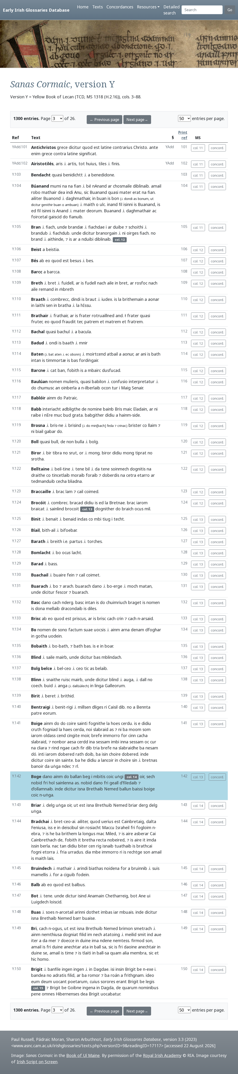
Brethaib (94, 789)
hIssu (86, 305)
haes (67, 729)
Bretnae (117, 502)
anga (62, 685)
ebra (35, 833)
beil (58, 469)
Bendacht (41, 175)
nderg (67, 602)
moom (135, 729)
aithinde (55, 239)
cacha (142, 735)
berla (45, 846)
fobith (73, 370)
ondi (53, 343)
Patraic (70, 398)
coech (36, 685)
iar (115, 912)
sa (104, 947)
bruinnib (139, 868)
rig (98, 846)
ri (105, 707)
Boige (37, 723)
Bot (34, 896)
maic (127, 409)
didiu (110, 415)
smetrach (143, 928)
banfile (54, 969)
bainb (108, 409)
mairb (61, 657)
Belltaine (40, 469)
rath (80, 754)
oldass (49, 735)
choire (115, 754)
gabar (50, 431)
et (102, 321)
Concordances (119, 7)
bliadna (75, 481)
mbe (96, 852)
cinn (132, 735)
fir (82, 748)
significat (87, 153)
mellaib (53, 608)
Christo (140, 147)
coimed (91, 491)
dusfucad (111, 370)
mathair (49, 192)
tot (82, 163)
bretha (88, 840)
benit (60, 707)
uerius (107, 821)
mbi (97, 519)
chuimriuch (116, 602)
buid (48, 685)
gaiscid (55, 217)
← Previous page (104, 119)
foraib (92, 475)
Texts (97, 7)
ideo (150, 975)
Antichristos (43, 147)
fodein (82, 874)
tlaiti (86, 953)
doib (89, 754)
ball (97, 947)
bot (133, 896)
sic (86, 192)
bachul (63, 331)
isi (112, 969)
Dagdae (101, 969)
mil (147, 508)
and (119, 315)
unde (62, 227)
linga (99, 685)
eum (35, 981)
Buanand (98, 192)
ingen (67, 969)
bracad (76, 502)
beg (86, 776)
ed (33, 210)
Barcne (38, 370)
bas (74, 360)
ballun (125, 789)
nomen (55, 381)
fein (70, 575)
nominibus (148, 987)
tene (79, 469)
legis (150, 981)
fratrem (135, 321)
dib (122, 707)
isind (82, 896)
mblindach (111, 657)
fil (120, 204)
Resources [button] (146, 7)
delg (50, 805)
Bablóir (38, 398)
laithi (40, 305)
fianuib (75, 217)
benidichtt (73, 175)
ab (41, 260)
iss (50, 827)
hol (52, 783)
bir (48, 453)
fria (63, 852)
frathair (60, 315)
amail (156, 186)
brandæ (75, 227)
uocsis (100, 629)
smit (142, 934)
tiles (102, 163)
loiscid (55, 902)
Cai (153, 833)
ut (152, 198)
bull (54, 441)
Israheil (122, 827)
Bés (34, 260)
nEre (48, 415)
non (70, 441)
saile (50, 657)
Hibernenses (67, 994)
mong (94, 453)
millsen (84, 707)
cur (153, 742)
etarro (143, 475)
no (153, 233)
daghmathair (78, 198)
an (57, 388)
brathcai (144, 846)
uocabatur (110, 994)
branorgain (106, 233)
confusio (119, 381)
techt (119, 519)
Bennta (143, 707)
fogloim (143, 827)
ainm (51, 398)
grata (77, 415)
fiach (50, 227)
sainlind (57, 508)
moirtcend (96, 354)
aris (59, 163)
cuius (94, 981)
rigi (70, 707)
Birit (35, 696)
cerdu (126, 723)
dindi (75, 299)
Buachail (39, 575)
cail (80, 491)
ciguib (69, 874)
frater (85, 315)
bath (155, 354)
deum (46, 981)
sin (57, 760)
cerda (78, 729)
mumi (55, 186)
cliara (42, 748)
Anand (62, 210)
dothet (93, 912)
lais (50, 858)
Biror (36, 453)
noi (89, 729)
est (97, 147)
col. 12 (198, 250)
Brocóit (38, 502)
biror (106, 453)
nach (101, 283)
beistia (52, 249)
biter (82, 846)
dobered (66, 754)
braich (127, 508)
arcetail (66, 912)
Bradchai (40, 821)
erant (121, 981)
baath (68, 343)
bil (87, 469)
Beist (36, 249)
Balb (35, 884)
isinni (128, 204)
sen (49, 305)
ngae (65, 748)
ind (150, 934)
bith (46, 530)
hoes (115, 723)
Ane (142, 896)
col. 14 (198, 805)
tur (115, 388)
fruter (36, 321)
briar (133, 805)
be (139, 969)
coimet (92, 575)
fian (77, 186)
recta (101, 840)
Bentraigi (40, 707)
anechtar (72, 947)
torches (94, 541)
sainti (82, 723)
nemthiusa (52, 934)
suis (155, 868)
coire (71, 723)
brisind (74, 425)
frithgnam (134, 975)
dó (33, 754)
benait (52, 519)
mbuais (126, 912)
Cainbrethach (43, 840)
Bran (36, 227)
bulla (79, 441)
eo (47, 260)
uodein (55, 636)
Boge (36, 776)
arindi (82, 868)
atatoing (111, 934)
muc (58, 415)
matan (145, 586)
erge (117, 586)
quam (115, 953)
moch (132, 586)
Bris (118, 409)
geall (114, 783)
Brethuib (103, 805)
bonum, (143, 198)
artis (72, 163)
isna (81, 789)
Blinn (36, 679)
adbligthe (71, 409)
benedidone (102, 175)
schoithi (136, 227)
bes (89, 260)
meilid (130, 934)
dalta (151, 821)
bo (58, 552)
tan (63, 846)
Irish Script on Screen (37, 1061)
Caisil (113, 707)
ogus (57, 928)
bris (53, 425)
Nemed (111, 789)
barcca (53, 272)
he (83, 760)
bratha (64, 305)
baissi (137, 789)
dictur (71, 896)
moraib (78, 475)
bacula (84, 331)
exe (150, 969)
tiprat (140, 453)
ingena (89, 987)
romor (94, 975)
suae (88, 629)
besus (75, 260)
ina (92, 742)
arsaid (147, 618)
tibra (57, 453)
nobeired (116, 840)
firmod (137, 940)
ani (143, 354)
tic (86, 668)
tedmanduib (43, 481)
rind (55, 748)
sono (62, 629)
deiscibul (70, 827)
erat (136, 192)
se (45, 953)
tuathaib (123, 846)
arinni (80, 912)
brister (135, 425)
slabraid (100, 729)
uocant (60, 981)
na (64, 186)
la (119, 299)
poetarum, (78, 981)
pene (36, 994)
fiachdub (61, 233)
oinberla (69, 388)
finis (115, 163)
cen (92, 846)
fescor (62, 592)
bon (115, 198)
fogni (36, 852)
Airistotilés (42, 163)
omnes (48, 994)
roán (115, 975)
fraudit (69, 321)
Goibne (74, 987)
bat (51, 354)
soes (50, 912)
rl (77, 766)
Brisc (36, 618)
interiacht (52, 409)
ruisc (65, 679)
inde (144, 754)
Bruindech (41, 868)
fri (45, 783)
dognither (104, 508)
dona (40, 608)
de (84, 409)
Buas (36, 912)
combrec (59, 502)
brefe (96, 735)
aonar (153, 299)
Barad (37, 563)
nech (97, 934)
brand (37, 239)
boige (149, 789)
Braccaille (41, 491)
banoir (37, 766)
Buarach (39, 586)
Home (83, 7)
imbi (115, 742)
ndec (66, 766)
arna (125, 629)
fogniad (50, 729)
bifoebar (68, 530)
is (109, 198)
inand (112, 204)
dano (97, 586)
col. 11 (198, 148)
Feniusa (38, 827)
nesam (151, 748)
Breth (37, 283)
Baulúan (39, 381)
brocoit (72, 508)
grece (62, 147)
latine (106, 147)
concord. (217, 148)
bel (60, 668)
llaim (152, 425)
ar (110, 186)
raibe (36, 415)
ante (153, 147)
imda (151, 840)
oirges (133, 233)
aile (110, 283)
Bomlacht (41, 552)
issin (35, 846)
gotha (41, 636)
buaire (59, 575)
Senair (137, 388)
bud (67, 415)
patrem (91, 321)
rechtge (134, 852)
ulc (102, 204)
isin (105, 754)
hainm (125, 415)
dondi (128, 198)
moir (85, 735)
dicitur (75, 147)
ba (125, 729)
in (94, 198)
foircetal (39, 217)
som (146, 729)
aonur (127, 354)
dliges (97, 707)
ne (61, 425)
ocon (106, 388)
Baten (37, 354)
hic (33, 959)
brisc (101, 618)
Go (230, 9)
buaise (88, 918)
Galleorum (115, 685)
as (135, 198)
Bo (33, 629)
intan (36, 360)
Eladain (140, 409)
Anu (78, 192)
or (81, 453)
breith (56, 541)
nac (55, 846)
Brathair (39, 315)
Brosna (38, 425)
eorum (49, 713)
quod (87, 147)
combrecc (59, 299)
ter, (80, 321)
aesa (71, 742)
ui (148, 896)
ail (53, 530)
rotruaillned (103, 315)
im (89, 934)
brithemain (132, 299)
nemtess (121, 940)
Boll (35, 441)
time (69, 953)
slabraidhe (128, 748)
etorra (49, 852)
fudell (90, 283)
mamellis (39, 874)
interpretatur (142, 381)
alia (125, 953)
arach (68, 586)
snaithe (53, 679)
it (79, 840)
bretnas (149, 760)
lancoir (107, 760)
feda (110, 425)
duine (85, 940)
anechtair (147, 947)
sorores (108, 981)
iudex (107, 299)
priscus (79, 618)
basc (79, 602)
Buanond (52, 198)
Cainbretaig (133, 821)
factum (75, 629)
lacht (76, 552)
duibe (118, 227)
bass (52, 563)
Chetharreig (116, 896)
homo (43, 959)
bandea (38, 975)
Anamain (96, 896)
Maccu (108, 827)
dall (143, 679)
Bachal (38, 331)
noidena (111, 868)
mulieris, (71, 381)
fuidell (67, 283)
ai (73, 821)
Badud (37, 343)
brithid (67, 696)
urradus (75, 852)
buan (101, 198)
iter (34, 940)
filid (82, 934)
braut (91, 299)
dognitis (137, 469)
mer (52, 940)
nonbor (59, 742)
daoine (130, 947)
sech (150, 776)
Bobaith (39, 646)
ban (61, 370)
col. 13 (198, 519)
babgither (94, 415)
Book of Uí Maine (83, 1055)
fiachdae (96, 227)
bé (88, 186)
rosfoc (141, 283)
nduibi (87, 239)
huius (91, 163)
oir (142, 776)
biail (39, 431)
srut (73, 453)
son (146, 852)
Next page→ (137, 119)
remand (46, 289)
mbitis (99, 776)
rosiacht (93, 827)
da (97, 469)
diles (92, 608)
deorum (94, 210)
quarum (129, 987)
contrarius (122, 147)
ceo (67, 668)
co (144, 425)
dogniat (70, 934)
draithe (38, 475)
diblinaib (141, 186)
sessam (103, 742)
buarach (83, 586)
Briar (36, 805)
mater (125, 192)
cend (61, 735)
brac (60, 491)
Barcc (36, 272)
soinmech (120, 469)
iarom (142, 502)
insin (120, 969)
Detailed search (171, 10)
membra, (139, 953)
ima (95, 940)
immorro (111, 735)
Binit (36, 519)
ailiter (36, 198)
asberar (141, 833)
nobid (36, 783)
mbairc (94, 370)
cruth (36, 729)
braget (134, 602)
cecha (61, 481)
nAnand (99, 186)
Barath (38, 541)
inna (124, 742)
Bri (34, 928)
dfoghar (153, 629)
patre (36, 713)
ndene (106, 940)
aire (129, 833)
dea (61, 192)
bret (52, 283)
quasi (57, 175)
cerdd (82, 742)
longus (89, 833)
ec (67, 354)
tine (66, 469)
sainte (67, 760)
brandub (39, 233)
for (124, 735)
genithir (47, 204)
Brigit (37, 969)
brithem (69, 833)
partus (75, 541)
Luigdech (40, 902)
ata (85, 947)
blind (114, 679)
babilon (99, 381)
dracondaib (72, 608)
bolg (93, 441)
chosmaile (122, 186)
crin (120, 618)
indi (69, 192)
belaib (101, 668)
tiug (106, 519)
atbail (112, 354)
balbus (78, 884)
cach (56, 602)
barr (77, 918)
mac (100, 833)
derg (143, 805)
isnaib (107, 846)
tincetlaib (61, 475)
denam (137, 629)
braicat (38, 508)
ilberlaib (92, 388)
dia (88, 852)
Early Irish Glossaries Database (36, 10)
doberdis (110, 475)
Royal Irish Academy (162, 1055)
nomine (95, 409)
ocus (139, 508)
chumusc (45, 388)
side (136, 415)
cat (53, 370)
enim (35, 153)
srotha (37, 459)
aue (157, 934)
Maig (126, 388)
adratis (59, 975)
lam (69, 491)
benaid (69, 519)
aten (58, 354)
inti (41, 754)
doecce (67, 940)
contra (59, 153)
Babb (36, 409)
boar (109, 646)
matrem (113, 321)
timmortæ (56, 360)
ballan (76, 776)
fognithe (97, 723)
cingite (73, 735)
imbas (106, 912)
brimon (126, 928)
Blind (36, 657)
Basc (35, 602)
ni (124, 233)
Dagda (107, 987)
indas (82, 519)
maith (89, 204)
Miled (111, 833)
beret (50, 696)
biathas (96, 868)
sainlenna (64, 783)
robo (35, 192)
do (65, 217)
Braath (38, 299)
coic (110, 776)
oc (147, 742)
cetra (131, 475)
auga (128, 679)
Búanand (40, 186)
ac (154, 210)
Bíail (35, 530)
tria (96, 748)
